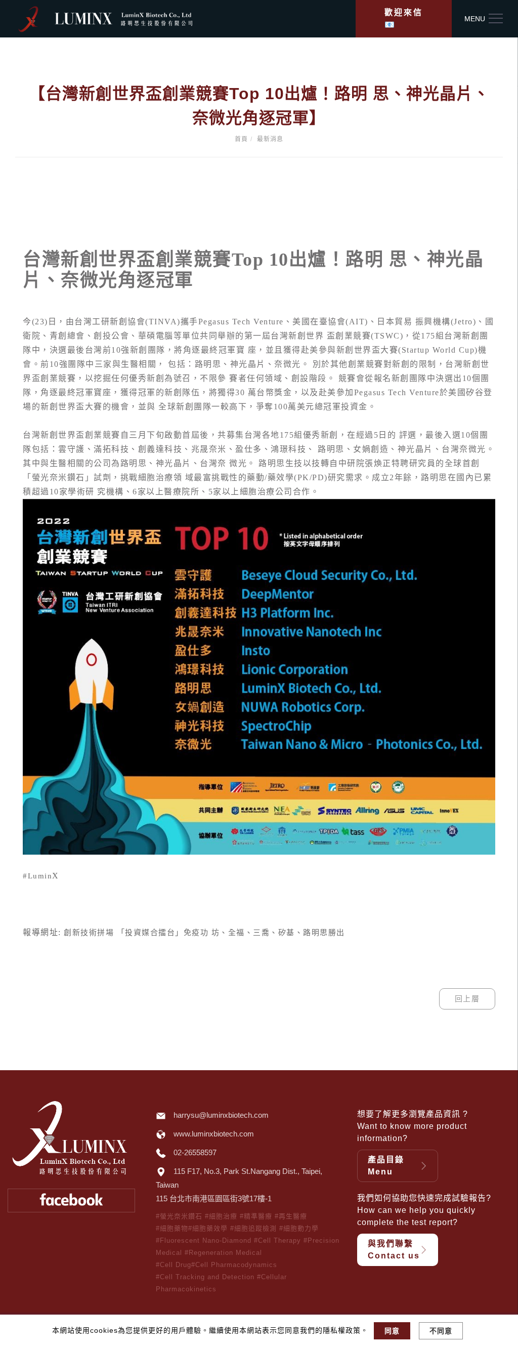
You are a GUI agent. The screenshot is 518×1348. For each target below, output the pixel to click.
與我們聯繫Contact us (394, 1249)
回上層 (467, 998)
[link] (37, 876)
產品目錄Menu (386, 1165)
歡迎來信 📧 (403, 18)
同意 (392, 1331)
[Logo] (124, 18)
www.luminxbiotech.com (214, 1133)
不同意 (440, 1331)
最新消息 (270, 139)
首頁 (241, 139)
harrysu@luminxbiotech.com (221, 1115)
